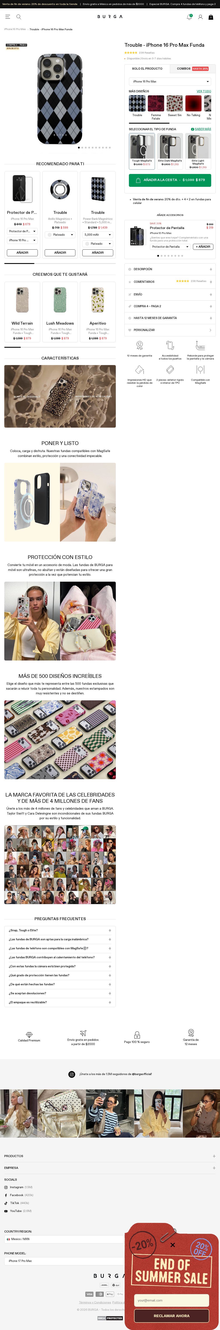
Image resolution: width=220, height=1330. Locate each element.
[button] (139, 53)
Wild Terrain (22, 323)
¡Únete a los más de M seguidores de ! (115, 1074)
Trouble (60, 213)
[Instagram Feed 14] (62, 1113)
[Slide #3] (89, 147)
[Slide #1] (82, 147)
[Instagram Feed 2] (158, 1113)
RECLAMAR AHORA (171, 1316)
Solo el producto (147, 68)
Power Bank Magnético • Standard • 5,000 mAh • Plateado (97, 221)
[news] (189, 16)
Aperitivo (98, 323)
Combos (192, 68)
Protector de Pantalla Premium (34, 213)
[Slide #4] (92, 147)
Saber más (203, 129)
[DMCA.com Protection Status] (110, 1318)
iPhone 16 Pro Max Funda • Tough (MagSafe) (22, 331)
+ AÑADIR (203, 246)
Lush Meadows (60, 323)
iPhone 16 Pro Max (15, 29)
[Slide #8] (106, 147)
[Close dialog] (172, 1245)
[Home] (110, 17)
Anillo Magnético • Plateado (60, 221)
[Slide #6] (99, 147)
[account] (200, 16)
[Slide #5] (96, 147)
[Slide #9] (110, 147)
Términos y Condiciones (95, 1302)
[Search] (18, 16)
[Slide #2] (86, 147)
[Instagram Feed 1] (110, 1113)
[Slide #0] (79, 147)
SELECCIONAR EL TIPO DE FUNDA (152, 129)
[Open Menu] (7, 16)
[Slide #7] (103, 147)
